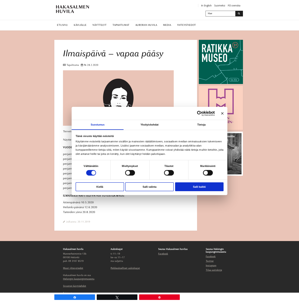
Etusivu (62, 25)
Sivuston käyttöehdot (74, 286)
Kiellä (99, 186)
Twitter (210, 261)
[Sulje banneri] (222, 113)
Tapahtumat (120, 25)
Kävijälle (80, 25)
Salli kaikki (199, 186)
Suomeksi (219, 5)
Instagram (211, 265)
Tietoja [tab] (201, 124)
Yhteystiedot (186, 25)
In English (206, 5)
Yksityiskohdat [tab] (149, 124)
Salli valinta (149, 186)
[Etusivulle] (72, 9)
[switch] (130, 173)
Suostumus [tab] (98, 124)
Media (167, 25)
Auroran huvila (146, 25)
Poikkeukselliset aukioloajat (125, 268)
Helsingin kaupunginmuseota (78, 279)
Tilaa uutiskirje (214, 270)
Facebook (163, 254)
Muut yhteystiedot (73, 268)
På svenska (234, 5)
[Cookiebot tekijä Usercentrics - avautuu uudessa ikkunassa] (199, 113)
